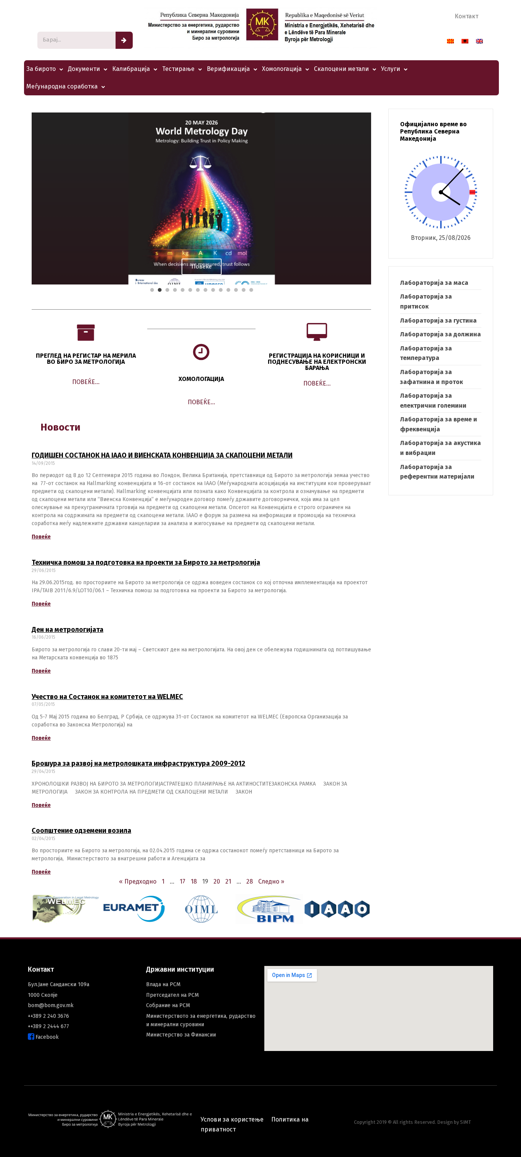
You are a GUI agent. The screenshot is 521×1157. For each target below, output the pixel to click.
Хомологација (282, 68)
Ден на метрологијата (67, 629)
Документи (84, 68)
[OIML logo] (201, 909)
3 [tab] (167, 290)
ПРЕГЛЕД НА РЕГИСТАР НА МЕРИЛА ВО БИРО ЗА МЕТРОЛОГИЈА (86, 358)
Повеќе (41, 537)
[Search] (124, 40)
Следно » (271, 881)
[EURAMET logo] (133, 909)
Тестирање (178, 68)
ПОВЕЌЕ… (86, 382)
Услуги (390, 68)
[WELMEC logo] (66, 909)
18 (194, 881)
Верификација (228, 68)
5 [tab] (182, 290)
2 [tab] (159, 290)
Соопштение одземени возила (81, 830)
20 (217, 881)
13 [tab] (243, 290)
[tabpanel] (201, 198)
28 (249, 881)
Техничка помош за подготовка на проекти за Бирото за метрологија (146, 562)
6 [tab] (190, 290)
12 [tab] (236, 290)
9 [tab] (213, 290)
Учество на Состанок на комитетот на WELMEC (107, 697)
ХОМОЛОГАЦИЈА (201, 378)
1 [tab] (152, 290)
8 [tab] (205, 290)
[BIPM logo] (269, 909)
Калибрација (131, 68)
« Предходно (137, 881)
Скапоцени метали (341, 68)
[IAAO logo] (337, 909)
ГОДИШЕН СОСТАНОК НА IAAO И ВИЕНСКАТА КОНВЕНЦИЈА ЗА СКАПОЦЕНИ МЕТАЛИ (162, 455)
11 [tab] (228, 290)
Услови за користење (232, 1119)
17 (182, 881)
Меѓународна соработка (62, 86)
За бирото (41, 68)
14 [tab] (251, 290)
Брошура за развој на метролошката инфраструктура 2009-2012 (138, 763)
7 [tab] (197, 290)
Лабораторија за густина (438, 320)
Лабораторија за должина (440, 334)
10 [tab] (220, 290)
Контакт (466, 16)
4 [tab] (174, 290)
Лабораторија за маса (434, 282)
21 (228, 881)
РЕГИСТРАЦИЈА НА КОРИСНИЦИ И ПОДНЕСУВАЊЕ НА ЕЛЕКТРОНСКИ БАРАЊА (317, 361)
